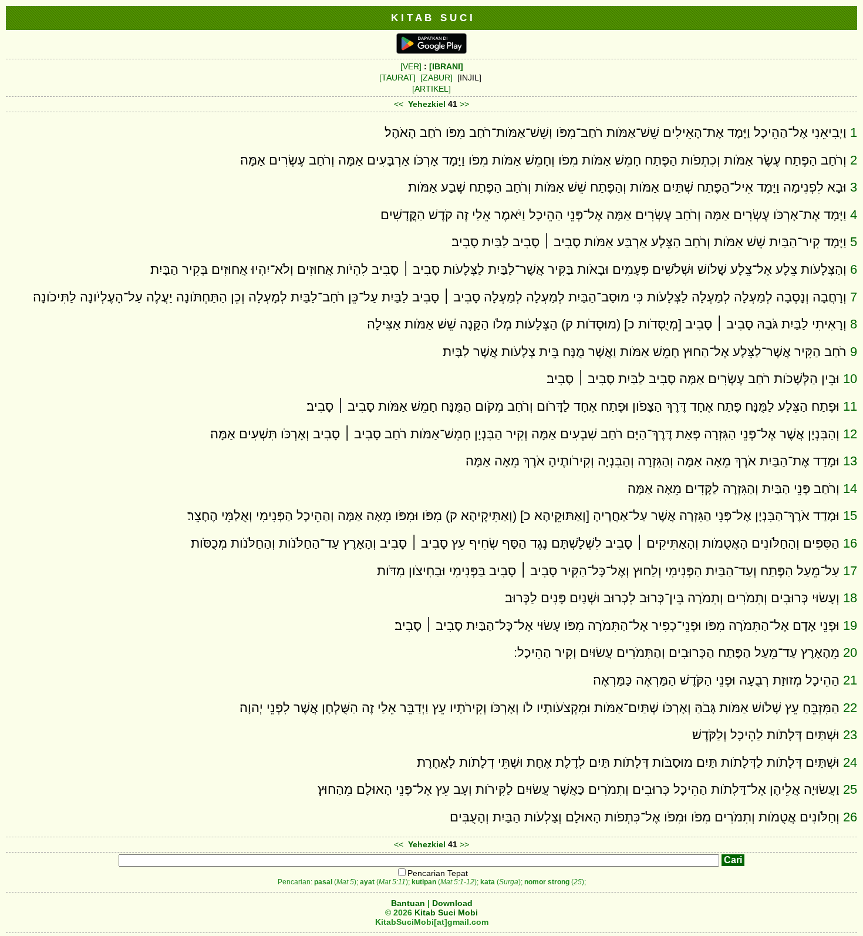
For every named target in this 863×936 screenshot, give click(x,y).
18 (850, 598)
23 (850, 734)
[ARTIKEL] (431, 88)
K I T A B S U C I (432, 18)
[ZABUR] (436, 77)
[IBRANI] (446, 66)
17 (850, 570)
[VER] (411, 66)
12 (850, 434)
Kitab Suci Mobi (446, 912)
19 (850, 625)
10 (850, 378)
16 (850, 543)
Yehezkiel (427, 104)
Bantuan (408, 903)
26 (850, 817)
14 (850, 488)
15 (850, 515)
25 (850, 789)
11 (850, 406)
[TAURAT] (397, 77)
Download (452, 903)
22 (850, 707)
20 (850, 652)
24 (850, 762)
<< (398, 104)
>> (464, 104)
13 (850, 461)
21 (850, 680)
